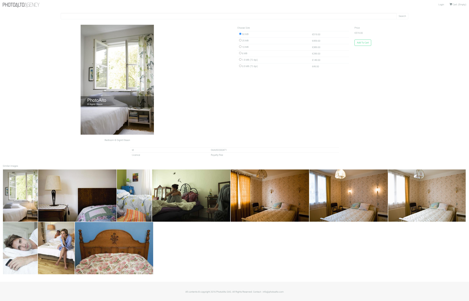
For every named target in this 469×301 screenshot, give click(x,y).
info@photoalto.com (273, 291)
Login (441, 4)
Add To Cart (363, 42)
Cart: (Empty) (459, 4)
